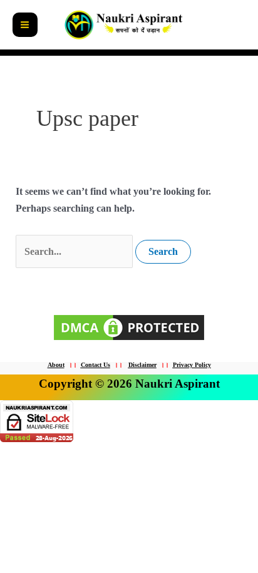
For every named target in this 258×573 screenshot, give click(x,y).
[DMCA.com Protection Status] (129, 326)
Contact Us (95, 364)
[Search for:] (75, 251)
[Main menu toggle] (25, 25)
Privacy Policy (192, 364)
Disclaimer (142, 364)
